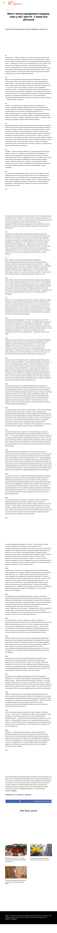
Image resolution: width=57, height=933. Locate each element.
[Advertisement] (28, 42)
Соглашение (14, 919)
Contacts (7, 919)
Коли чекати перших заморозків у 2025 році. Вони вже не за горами (39, 858)
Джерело (13, 790)
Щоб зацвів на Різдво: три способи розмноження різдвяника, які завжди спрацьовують (15, 859)
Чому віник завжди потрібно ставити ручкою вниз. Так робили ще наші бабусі (15, 882)
